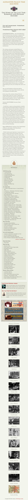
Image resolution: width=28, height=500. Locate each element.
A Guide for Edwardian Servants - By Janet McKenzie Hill (14, 189)
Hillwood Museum (7, 250)
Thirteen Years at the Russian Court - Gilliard (12, 216)
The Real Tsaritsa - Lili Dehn (9, 214)
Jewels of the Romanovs (8, 225)
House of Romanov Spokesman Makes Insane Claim (13, 237)
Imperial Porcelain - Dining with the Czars (11, 224)
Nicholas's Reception (14, 483)
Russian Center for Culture (9, 259)
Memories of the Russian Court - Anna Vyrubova (13, 205)
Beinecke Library (7, 245)
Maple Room (14, 369)
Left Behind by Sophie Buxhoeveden (10, 199)
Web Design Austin (19, 498)
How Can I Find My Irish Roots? (9, 291)
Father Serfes (6, 249)
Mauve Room (14, 357)
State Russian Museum (8, 265)
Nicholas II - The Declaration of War (10, 275)
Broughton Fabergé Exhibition (9, 223)
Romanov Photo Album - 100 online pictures (12, 211)
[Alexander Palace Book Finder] (14, 317)
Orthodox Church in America (9, 254)
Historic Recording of (8, 273)
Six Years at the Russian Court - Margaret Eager (12, 212)
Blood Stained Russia (8, 194)
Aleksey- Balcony (14, 437)
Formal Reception (14, 414)
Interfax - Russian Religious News (10, 253)
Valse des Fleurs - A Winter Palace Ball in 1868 (12, 218)
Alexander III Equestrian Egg (9, 175)
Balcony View (14, 426)
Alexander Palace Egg (8, 176)
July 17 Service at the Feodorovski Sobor (11, 274)
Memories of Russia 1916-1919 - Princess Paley (12, 204)
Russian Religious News (8, 261)
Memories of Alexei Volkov (9, 203)
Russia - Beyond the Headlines (9, 258)
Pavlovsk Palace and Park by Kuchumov (11, 208)
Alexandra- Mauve (14, 472)
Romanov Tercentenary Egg (9, 183)
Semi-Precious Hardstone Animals (9, 283)
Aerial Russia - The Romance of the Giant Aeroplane (13, 190)
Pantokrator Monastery (8, 255)
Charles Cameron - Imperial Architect (10, 195)
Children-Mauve (14, 449)
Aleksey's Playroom (14, 403)
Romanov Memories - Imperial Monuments (12, 209)
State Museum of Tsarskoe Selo (9, 264)
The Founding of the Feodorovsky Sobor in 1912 (13, 276)
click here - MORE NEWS (20, 239)
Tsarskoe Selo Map (14, 495)
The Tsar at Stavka (7, 230)
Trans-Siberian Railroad (8, 268)
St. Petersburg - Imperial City (9, 213)
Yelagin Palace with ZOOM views (10, 219)
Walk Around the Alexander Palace (10, 278)
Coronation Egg (7, 177)
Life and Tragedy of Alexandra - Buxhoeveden (12, 201)
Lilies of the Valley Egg (8, 178)
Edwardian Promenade (8, 248)
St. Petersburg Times (8, 262)
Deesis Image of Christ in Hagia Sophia (11, 247)
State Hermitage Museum (8, 263)
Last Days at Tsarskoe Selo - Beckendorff (11, 197)
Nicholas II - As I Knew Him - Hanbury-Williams (13, 207)
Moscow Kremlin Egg (8, 181)
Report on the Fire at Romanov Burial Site (11, 236)
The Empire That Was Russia (9, 267)
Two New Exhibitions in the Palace (10, 235)
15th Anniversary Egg (8, 173)
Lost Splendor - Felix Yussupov (10, 202)
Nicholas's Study (14, 392)
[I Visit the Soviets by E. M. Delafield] (14, 304)
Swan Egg (6, 185)
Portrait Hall (14, 346)
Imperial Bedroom (14, 334)
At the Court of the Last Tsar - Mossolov (11, 193)
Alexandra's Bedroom (8, 271)
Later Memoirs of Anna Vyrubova (10, 198)
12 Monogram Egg (7, 172)
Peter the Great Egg (7, 182)
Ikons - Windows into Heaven (9, 252)
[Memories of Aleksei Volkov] (14, 311)
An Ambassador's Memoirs (9, 192)
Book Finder (6, 242)
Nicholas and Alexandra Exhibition (10, 228)
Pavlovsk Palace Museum (8, 257)
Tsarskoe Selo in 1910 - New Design (10, 217)
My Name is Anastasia (8, 226)
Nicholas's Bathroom (14, 460)
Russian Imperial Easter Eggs (9, 229)
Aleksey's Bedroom (14, 380)
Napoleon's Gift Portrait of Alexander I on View (12, 233)
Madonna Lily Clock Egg (8, 180)
